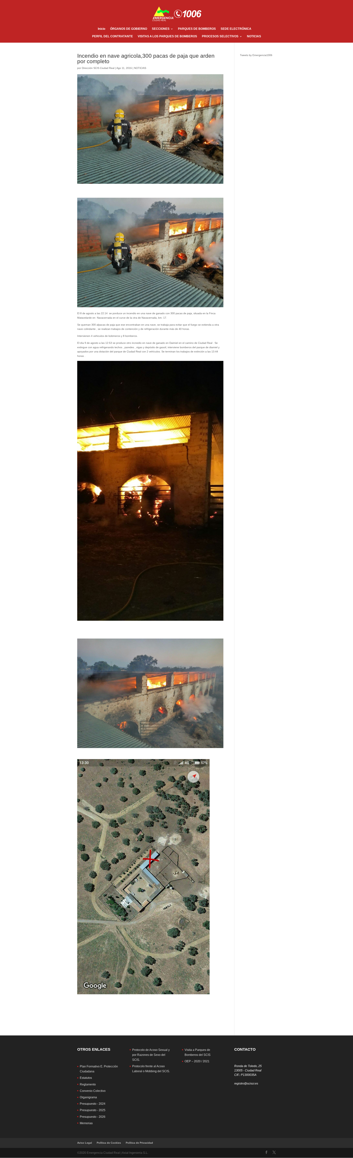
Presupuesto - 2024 (92, 1103)
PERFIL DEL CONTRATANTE (112, 36)
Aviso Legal (84, 1142)
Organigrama (88, 1097)
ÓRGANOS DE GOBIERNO (128, 29)
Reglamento (88, 1084)
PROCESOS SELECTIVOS (220, 36)
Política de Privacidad (139, 1142)
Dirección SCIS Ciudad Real (98, 68)
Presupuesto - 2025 (92, 1110)
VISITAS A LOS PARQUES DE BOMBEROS (167, 36)
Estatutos (86, 1077)
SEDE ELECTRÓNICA (236, 29)
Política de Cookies (109, 1142)
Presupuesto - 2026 (92, 1116)
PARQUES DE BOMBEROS (197, 29)
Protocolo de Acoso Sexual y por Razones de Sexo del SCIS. (151, 1054)
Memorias (86, 1123)
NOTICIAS (254, 36)
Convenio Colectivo (93, 1090)
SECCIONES (161, 29)
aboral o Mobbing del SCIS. (152, 1071)
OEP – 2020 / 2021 (197, 1061)
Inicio (101, 29)
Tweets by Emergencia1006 (256, 55)
